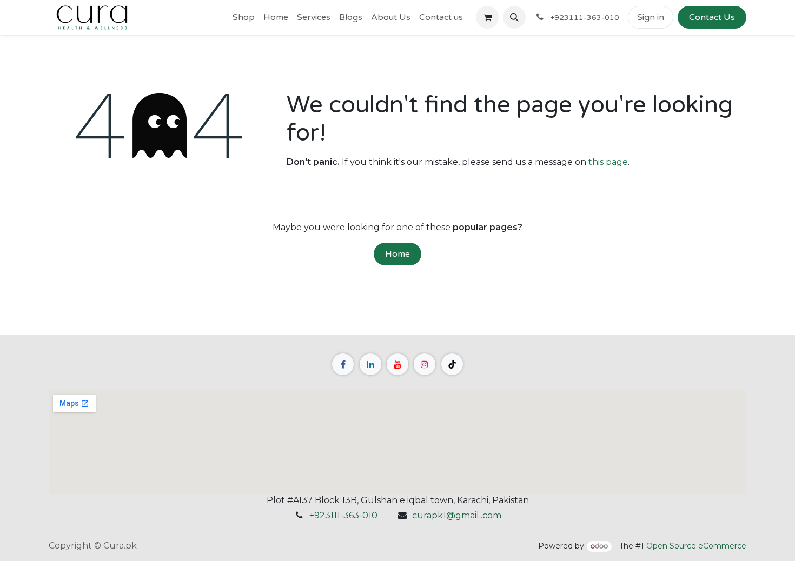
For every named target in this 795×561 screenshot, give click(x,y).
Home (397, 254)
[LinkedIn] (370, 364)
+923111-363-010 (343, 515)
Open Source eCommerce (696, 546)
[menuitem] (243, 17)
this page (608, 162)
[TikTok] (452, 364)
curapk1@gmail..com (456, 515)
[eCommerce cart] (487, 17)
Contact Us (712, 17)
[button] (514, 17)
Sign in (650, 17)
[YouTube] (397, 364)
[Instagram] (424, 364)
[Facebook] (343, 364)
